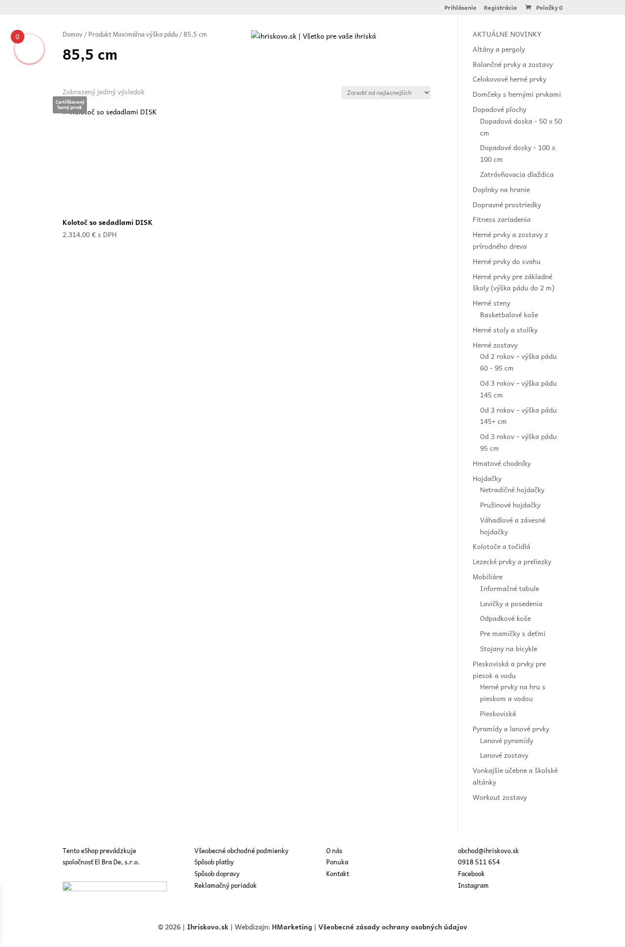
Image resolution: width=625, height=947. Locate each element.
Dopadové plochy (499, 109)
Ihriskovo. (204, 926)
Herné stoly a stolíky (505, 329)
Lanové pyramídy (506, 740)
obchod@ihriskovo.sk (488, 850)
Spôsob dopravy (217, 873)
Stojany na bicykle (508, 648)
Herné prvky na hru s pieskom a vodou (512, 692)
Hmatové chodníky (502, 463)
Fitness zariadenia (502, 219)
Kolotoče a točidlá (501, 546)
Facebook (471, 873)
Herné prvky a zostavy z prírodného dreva (510, 240)
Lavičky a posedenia (511, 603)
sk (225, 926)
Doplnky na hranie (501, 189)
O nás (240, 70)
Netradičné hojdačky (512, 489)
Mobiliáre (487, 576)
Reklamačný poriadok (225, 885)
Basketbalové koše (509, 314)
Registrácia (500, 8)
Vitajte (204, 70)
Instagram (473, 885)
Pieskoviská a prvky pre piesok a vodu (509, 669)
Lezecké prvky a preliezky (512, 561)
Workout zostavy (500, 797)
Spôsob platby (214, 862)
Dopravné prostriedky (507, 204)
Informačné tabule (509, 588)
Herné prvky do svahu (507, 261)
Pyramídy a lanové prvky (511, 728)
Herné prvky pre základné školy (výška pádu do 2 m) (513, 282)
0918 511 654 (479, 862)
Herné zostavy (495, 344)
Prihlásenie (460, 8)
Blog (363, 70)
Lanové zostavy (504, 754)
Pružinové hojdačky (510, 504)
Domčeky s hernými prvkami (517, 93)
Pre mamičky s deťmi (512, 633)
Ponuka (277, 70)
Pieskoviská (498, 713)
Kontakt (399, 70)
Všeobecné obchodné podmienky (241, 850)
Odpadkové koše (505, 618)
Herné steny (491, 302)
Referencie (323, 70)
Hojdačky (487, 478)
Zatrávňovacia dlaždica (517, 174)
